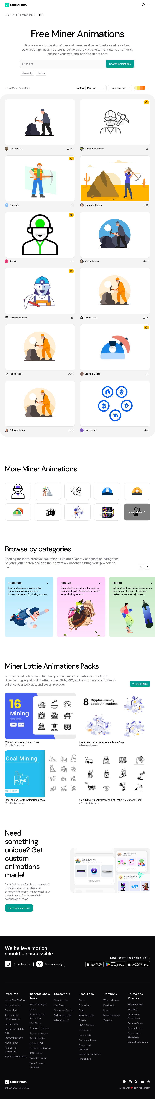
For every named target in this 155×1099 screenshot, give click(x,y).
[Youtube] (142, 1082)
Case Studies (61, 1000)
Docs (81, 1000)
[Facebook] (124, 1082)
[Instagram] (130, 1082)
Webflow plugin (38, 1004)
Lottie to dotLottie (40, 1048)
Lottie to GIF (36, 1043)
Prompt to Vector (39, 1028)
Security (132, 1009)
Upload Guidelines (138, 1042)
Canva (33, 1009)
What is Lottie (86, 1015)
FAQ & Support (87, 1025)
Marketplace (12, 1042)
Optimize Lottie (38, 1058)
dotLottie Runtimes (89, 1053)
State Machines (87, 1040)
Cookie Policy (135, 1028)
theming (41, 73)
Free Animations (14, 1037)
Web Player (36, 1023)
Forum (82, 1020)
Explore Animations (15, 1056)
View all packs (140, 683)
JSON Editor (36, 1053)
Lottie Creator (13, 1005)
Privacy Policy (135, 1004)
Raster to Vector (39, 1033)
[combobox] (96, 88)
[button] (77, 64)
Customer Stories (64, 1010)
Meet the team (111, 1015)
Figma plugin (11, 1010)
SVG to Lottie (37, 1038)
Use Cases (60, 1005)
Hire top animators (18, 907)
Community (85, 1035)
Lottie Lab (84, 1030)
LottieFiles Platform (15, 1000)
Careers (107, 1020)
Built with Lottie (62, 1015)
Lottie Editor (12, 1024)
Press (106, 1010)
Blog (81, 1010)
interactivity (27, 73)
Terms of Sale (135, 1023)
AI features (85, 1058)
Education (84, 1005)
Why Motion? (61, 1020)
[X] (136, 1082)
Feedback (108, 1005)
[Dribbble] (148, 1082)
